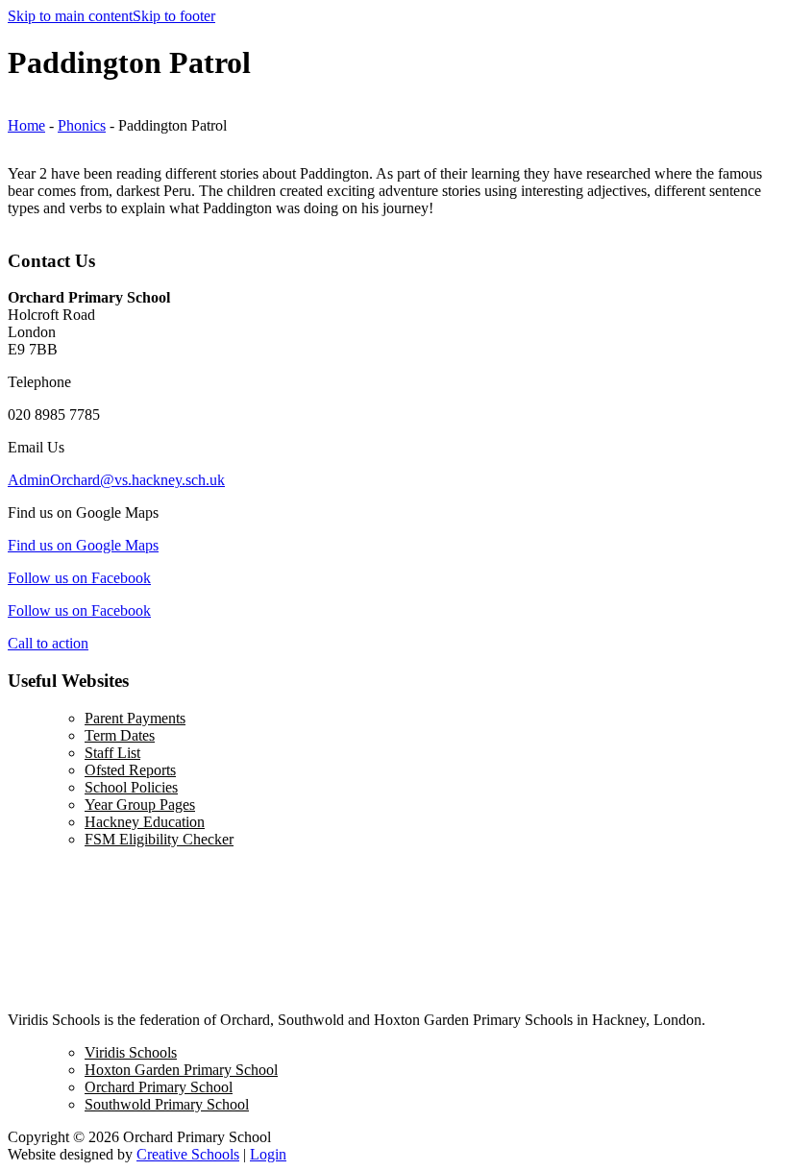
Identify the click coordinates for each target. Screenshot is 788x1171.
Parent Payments (135, 718)
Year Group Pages (140, 804)
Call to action (48, 643)
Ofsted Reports (130, 770)
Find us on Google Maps (83, 545)
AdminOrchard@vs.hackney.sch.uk (116, 480)
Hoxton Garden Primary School (181, 1069)
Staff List (112, 752)
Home (26, 125)
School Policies (131, 787)
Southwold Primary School (167, 1104)
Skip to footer (174, 16)
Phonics (82, 125)
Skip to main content (70, 16)
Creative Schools (187, 1154)
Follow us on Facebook (79, 578)
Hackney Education (145, 822)
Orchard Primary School (159, 1087)
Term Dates (120, 735)
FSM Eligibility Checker (159, 839)
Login (268, 1154)
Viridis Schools (131, 1052)
